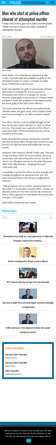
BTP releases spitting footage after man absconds (28, 282)
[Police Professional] (28, 2)
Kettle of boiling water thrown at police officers (28, 261)
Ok (28, 441)
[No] (52, 436)
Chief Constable (12, 370)
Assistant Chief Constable (16, 354)
